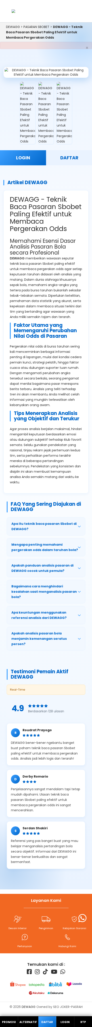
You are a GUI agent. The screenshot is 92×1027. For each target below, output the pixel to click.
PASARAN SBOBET (36, 27)
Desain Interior (17, 928)
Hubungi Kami (67, 946)
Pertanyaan (24, 946)
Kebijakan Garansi (74, 928)
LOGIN (23, 158)
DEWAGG (13, 27)
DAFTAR (69, 158)
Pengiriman (46, 928)
